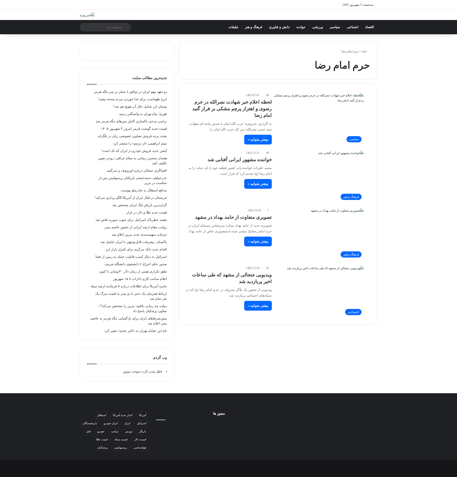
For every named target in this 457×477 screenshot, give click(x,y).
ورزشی (317, 27)
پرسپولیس (120, 447)
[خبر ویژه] (87, 15)
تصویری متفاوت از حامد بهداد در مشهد (233, 217)
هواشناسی (140, 447)
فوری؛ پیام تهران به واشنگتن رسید (143, 114)
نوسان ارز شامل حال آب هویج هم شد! (140, 106)
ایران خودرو (111, 423)
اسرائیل (141, 423)
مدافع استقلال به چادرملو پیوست (144, 190)
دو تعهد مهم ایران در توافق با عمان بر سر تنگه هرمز (130, 92)
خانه (364, 51)
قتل (88, 431)
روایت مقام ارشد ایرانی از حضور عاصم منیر (136, 227)
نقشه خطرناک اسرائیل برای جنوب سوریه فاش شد (131, 220)
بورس (128, 431)
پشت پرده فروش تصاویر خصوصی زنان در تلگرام (132, 136)
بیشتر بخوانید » (258, 139)
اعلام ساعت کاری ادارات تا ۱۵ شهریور (140, 279)
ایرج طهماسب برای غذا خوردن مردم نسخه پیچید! (132, 99)
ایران (127, 423)
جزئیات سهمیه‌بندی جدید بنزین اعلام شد (139, 234)
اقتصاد (369, 27)
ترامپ (115, 431)
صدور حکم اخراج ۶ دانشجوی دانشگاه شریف (135, 264)
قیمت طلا (102, 439)
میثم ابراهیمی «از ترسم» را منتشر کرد (140, 143)
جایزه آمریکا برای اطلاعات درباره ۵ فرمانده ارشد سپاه (129, 286)
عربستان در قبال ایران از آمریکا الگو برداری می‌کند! (131, 197)
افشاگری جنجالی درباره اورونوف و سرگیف (136, 170)
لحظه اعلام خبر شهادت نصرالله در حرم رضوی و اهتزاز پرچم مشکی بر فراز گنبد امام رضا (232, 108)
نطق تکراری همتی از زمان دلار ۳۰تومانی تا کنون (133, 271)
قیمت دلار (140, 439)
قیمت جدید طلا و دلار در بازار (146, 212)
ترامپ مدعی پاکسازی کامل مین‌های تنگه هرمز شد (131, 121)
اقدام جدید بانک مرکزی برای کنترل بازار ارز (136, 249)
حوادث (301, 27)
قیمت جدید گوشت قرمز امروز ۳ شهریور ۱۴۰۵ (134, 128)
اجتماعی (352, 27)
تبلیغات (233, 27)
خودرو (100, 431)
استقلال (101, 415)
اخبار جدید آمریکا (122, 415)
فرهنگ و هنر (253, 27)
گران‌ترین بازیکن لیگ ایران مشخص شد (139, 205)
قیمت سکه (121, 439)
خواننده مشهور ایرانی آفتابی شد (240, 159)
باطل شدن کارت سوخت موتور (143, 371)
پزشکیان (102, 447)
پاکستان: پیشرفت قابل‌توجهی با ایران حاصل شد (133, 242)
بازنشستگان (89, 423)
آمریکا (142, 415)
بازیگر (142, 431)
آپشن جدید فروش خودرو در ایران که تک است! (134, 151)
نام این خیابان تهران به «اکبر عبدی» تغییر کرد (135, 331)
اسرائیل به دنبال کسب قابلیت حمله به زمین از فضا (131, 256)
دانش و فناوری (279, 27)
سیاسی (335, 27)
